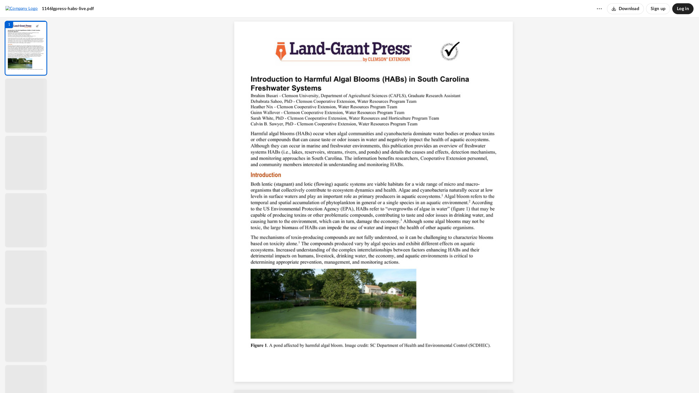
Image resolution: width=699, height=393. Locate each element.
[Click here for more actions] (599, 8)
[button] (25, 48)
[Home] (21, 8)
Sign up (658, 9)
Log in (683, 9)
